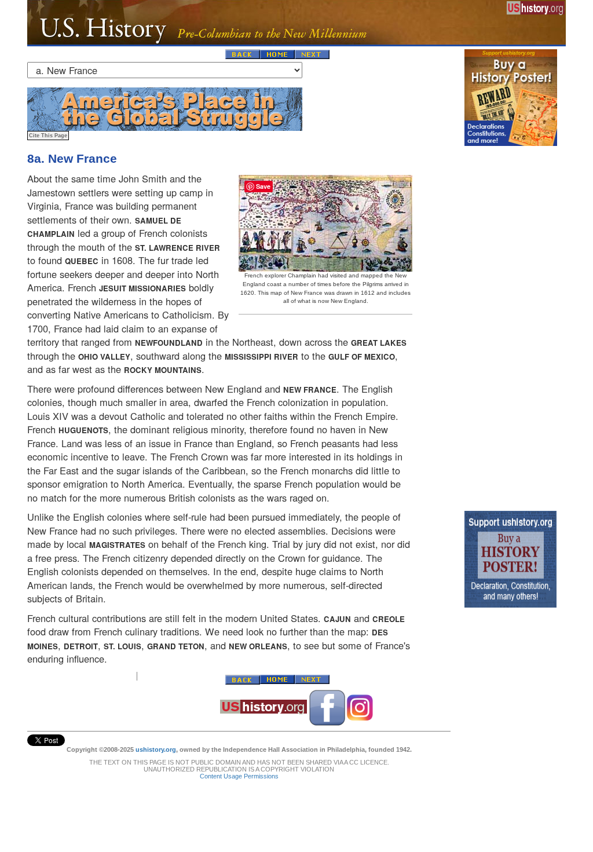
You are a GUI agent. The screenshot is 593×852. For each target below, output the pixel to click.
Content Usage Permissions (239, 776)
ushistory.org (156, 749)
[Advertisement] (510, 325)
